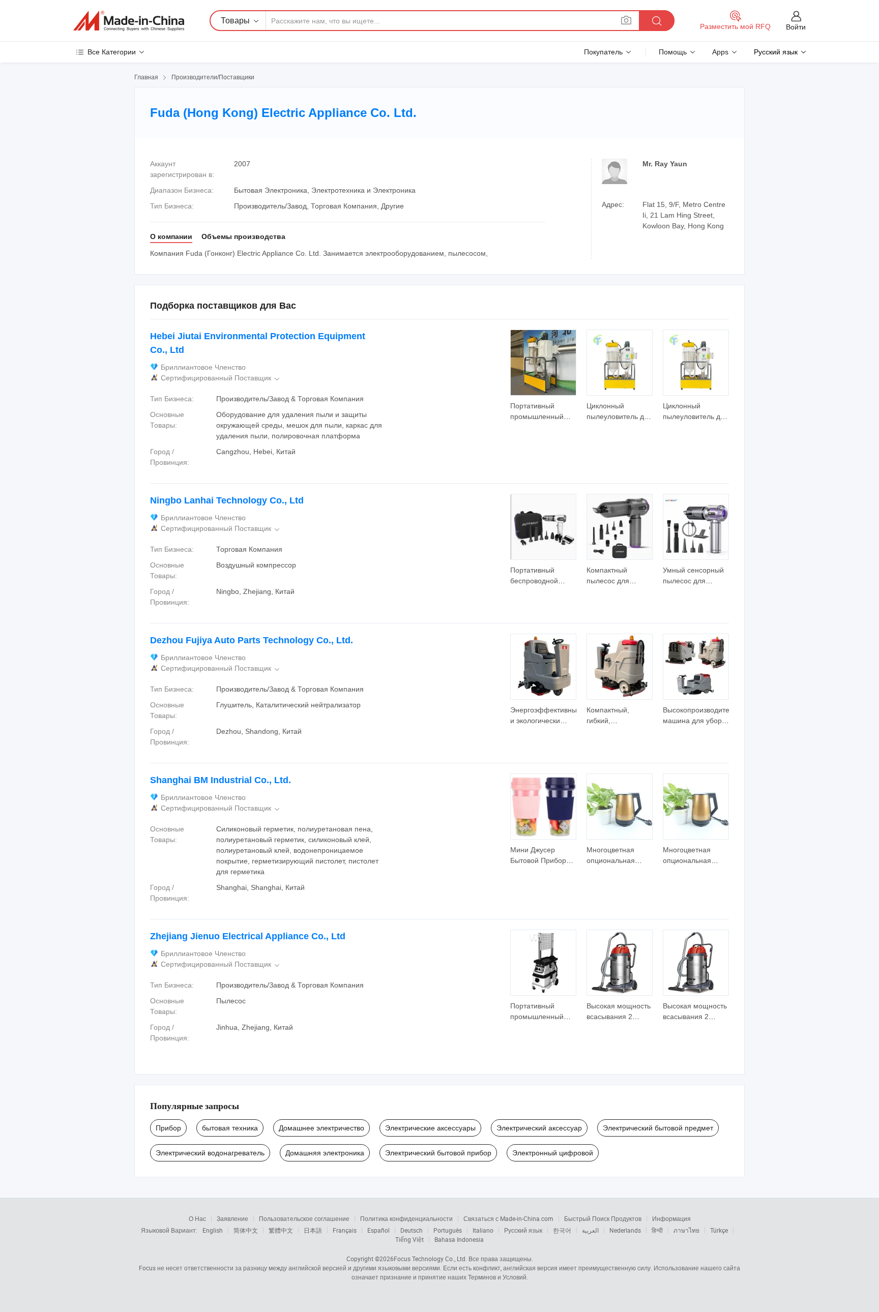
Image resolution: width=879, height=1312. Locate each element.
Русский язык (523, 1230)
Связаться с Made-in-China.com (508, 1218)
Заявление (232, 1218)
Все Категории (111, 52)
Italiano (483, 1230)
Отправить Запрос (543, 410)
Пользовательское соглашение (304, 1218)
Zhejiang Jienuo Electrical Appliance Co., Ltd (247, 936)
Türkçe (719, 1230)
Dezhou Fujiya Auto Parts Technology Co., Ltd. (251, 640)
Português (447, 1230)
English (212, 1230)
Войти (796, 27)
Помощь (673, 52)
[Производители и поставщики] (128, 21)
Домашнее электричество (321, 1128)
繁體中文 (281, 1230)
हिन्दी (657, 1230)
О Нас (197, 1218)
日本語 (313, 1230)
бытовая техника (230, 1128)
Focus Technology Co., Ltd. (430, 1259)
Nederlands (625, 1230)
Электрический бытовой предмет (658, 1128)
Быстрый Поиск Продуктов (602, 1218)
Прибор (168, 1128)
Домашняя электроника (324, 1153)
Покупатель (603, 52)
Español (378, 1230)
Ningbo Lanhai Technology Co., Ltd (227, 500)
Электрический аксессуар (539, 1128)
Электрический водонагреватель (210, 1153)
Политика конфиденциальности (406, 1218)
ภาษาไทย (686, 1230)
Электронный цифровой (552, 1153)
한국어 (562, 1230)
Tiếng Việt (409, 1239)
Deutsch (411, 1230)
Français (345, 1230)
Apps (720, 52)
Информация (671, 1218)
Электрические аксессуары (430, 1128)
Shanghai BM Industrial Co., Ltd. (220, 780)
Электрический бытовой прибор (438, 1153)
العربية (590, 1230)
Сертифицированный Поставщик (221, 378)
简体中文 (245, 1230)
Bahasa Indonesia (459, 1239)
